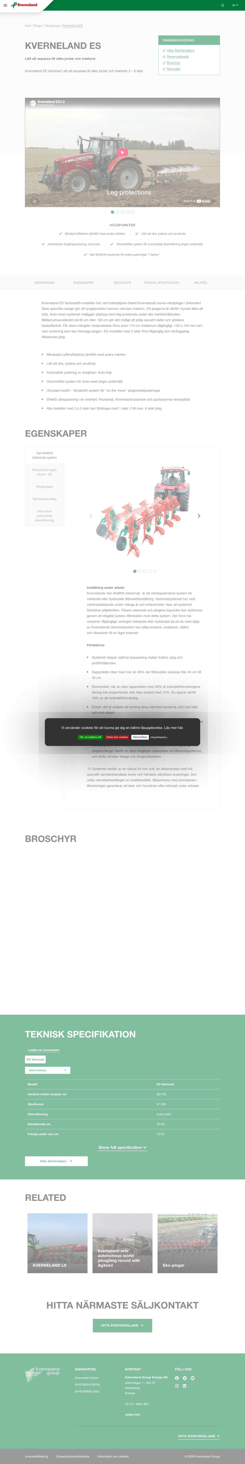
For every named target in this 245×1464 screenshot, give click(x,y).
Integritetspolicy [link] (158, 737)
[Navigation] (5, 5)
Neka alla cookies (117, 737)
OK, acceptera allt (90, 737)
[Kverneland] (24, 5)
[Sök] (220, 18)
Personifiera (140, 737)
